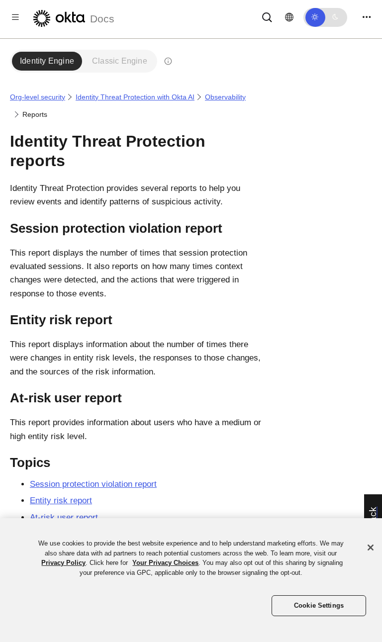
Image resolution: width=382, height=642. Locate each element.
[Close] (371, 547)
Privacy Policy (63, 562)
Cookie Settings (319, 605)
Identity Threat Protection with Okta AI (135, 97)
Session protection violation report (93, 484)
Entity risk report (61, 500)
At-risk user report (64, 517)
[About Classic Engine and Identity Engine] (168, 61)
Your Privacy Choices (165, 562)
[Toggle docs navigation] (15, 17)
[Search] (267, 16)
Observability (225, 97)
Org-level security (37, 97)
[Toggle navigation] (366, 17)
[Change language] (289, 17)
